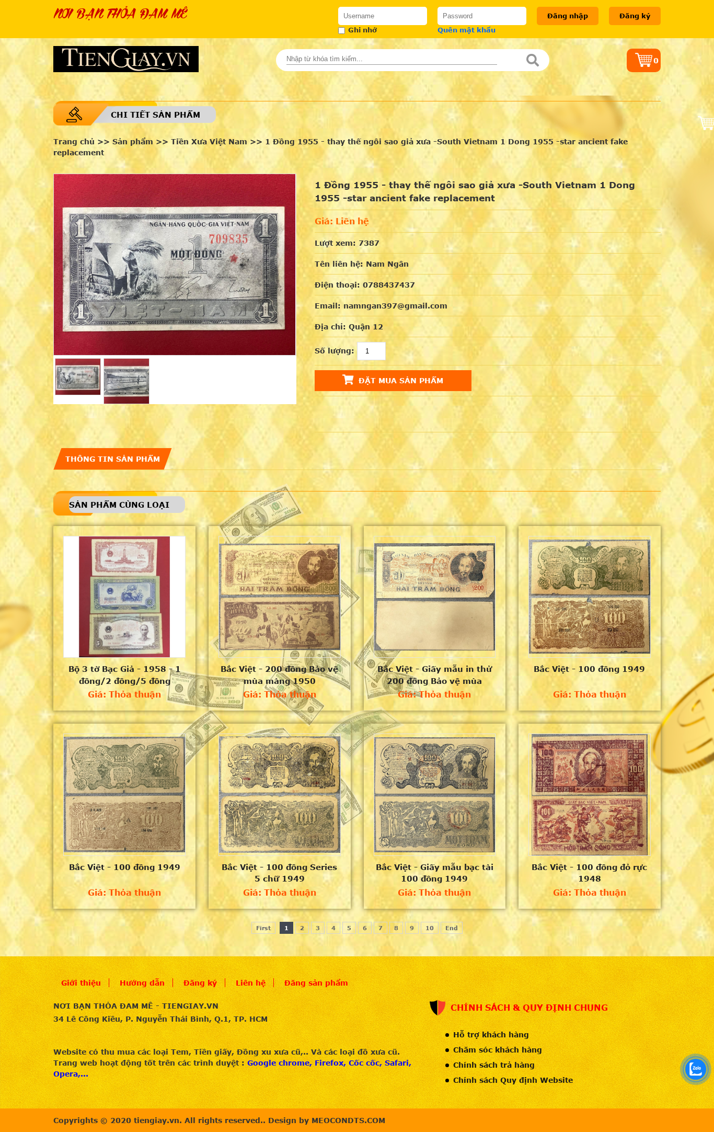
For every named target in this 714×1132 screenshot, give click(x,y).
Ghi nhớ (362, 30)
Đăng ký (634, 16)
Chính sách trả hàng (494, 1064)
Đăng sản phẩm (316, 982)
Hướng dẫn (142, 982)
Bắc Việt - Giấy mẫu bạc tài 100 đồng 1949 (434, 873)
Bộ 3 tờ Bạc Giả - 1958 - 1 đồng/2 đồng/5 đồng (124, 674)
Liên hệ (251, 982)
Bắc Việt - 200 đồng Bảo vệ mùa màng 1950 (279, 674)
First (263, 927)
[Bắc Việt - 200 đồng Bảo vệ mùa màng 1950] (279, 597)
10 (429, 927)
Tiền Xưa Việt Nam (209, 141)
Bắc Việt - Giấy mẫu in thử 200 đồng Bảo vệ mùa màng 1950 (434, 675)
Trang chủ (74, 141)
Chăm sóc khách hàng (497, 1049)
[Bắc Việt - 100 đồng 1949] (589, 597)
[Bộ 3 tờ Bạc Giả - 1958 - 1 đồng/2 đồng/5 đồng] (124, 597)
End (451, 927)
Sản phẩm (132, 141)
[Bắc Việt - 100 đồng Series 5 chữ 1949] (279, 794)
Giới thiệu (81, 982)
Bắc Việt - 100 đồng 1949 (589, 668)
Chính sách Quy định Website (513, 1080)
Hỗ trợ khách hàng (491, 1034)
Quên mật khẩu (466, 30)
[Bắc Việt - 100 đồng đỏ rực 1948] (589, 794)
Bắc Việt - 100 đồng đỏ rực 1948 (589, 873)
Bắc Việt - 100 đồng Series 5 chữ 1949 (279, 873)
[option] (174, 265)
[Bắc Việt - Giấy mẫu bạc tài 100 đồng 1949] (435, 794)
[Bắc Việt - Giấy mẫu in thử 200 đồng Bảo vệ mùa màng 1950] (435, 597)
